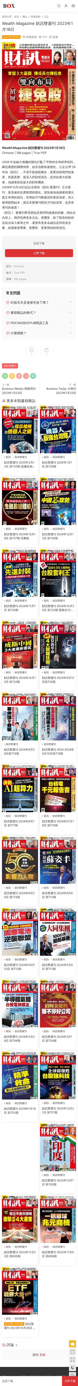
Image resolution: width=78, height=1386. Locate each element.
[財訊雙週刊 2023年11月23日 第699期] (20, 1219)
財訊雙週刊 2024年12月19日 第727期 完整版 (20, 536)
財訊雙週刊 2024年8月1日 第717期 (19, 823)
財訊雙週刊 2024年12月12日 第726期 (58, 536)
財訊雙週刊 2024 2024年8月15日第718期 (58, 751)
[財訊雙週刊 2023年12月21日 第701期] (58, 1075)
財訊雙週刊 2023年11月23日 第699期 (20, 1254)
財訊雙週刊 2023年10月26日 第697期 (20, 1326)
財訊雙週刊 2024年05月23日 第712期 (19, 966)
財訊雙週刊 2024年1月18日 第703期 (20, 1110)
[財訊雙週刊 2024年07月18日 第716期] (58, 788)
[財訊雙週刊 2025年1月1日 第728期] (58, 429)
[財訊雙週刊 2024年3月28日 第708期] (20, 1004)
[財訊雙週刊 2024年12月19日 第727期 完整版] (20, 501)
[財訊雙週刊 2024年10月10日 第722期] (20, 645)
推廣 (55, 37)
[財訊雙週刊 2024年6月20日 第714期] (20, 860)
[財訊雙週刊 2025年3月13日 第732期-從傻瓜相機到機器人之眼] (20, 429)
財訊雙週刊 (10, 365)
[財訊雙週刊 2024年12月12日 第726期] (58, 501)
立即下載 (39, 253)
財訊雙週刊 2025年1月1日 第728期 (57, 464)
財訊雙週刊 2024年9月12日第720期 (58, 679)
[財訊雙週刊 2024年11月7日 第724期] (20, 573)
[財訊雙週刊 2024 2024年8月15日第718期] (58, 716)
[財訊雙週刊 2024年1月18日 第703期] (20, 1075)
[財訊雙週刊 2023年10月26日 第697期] (20, 1291)
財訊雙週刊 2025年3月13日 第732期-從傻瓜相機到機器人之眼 (19, 464)
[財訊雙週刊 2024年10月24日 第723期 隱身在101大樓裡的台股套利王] (58, 573)
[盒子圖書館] (9, 6)
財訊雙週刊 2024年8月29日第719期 (19, 751)
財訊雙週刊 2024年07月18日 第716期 (58, 823)
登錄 (42, 1355)
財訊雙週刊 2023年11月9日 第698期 (58, 1254)
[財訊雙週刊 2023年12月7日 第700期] (58, 1147)
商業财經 (31, 37)
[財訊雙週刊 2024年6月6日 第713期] (58, 860)
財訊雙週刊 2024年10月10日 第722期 (20, 679)
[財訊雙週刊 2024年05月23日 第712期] (20, 932)
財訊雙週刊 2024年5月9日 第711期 (57, 966)
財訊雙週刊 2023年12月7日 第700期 (58, 1182)
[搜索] (59, 6)
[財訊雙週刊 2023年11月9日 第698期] (58, 1219)
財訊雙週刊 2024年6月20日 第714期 (19, 895)
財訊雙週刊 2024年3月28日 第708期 (19, 1038)
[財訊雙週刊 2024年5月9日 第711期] (58, 932)
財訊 (8, 457)
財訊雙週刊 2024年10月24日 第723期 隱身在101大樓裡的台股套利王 (58, 608)
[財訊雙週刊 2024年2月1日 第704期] (58, 1004)
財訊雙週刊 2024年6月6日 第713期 (57, 895)
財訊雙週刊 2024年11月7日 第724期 (20, 608)
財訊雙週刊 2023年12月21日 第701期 (58, 1110)
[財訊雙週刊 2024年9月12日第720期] (58, 645)
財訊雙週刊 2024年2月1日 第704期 (57, 1038)
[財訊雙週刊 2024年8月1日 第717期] (20, 788)
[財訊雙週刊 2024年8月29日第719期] (20, 716)
